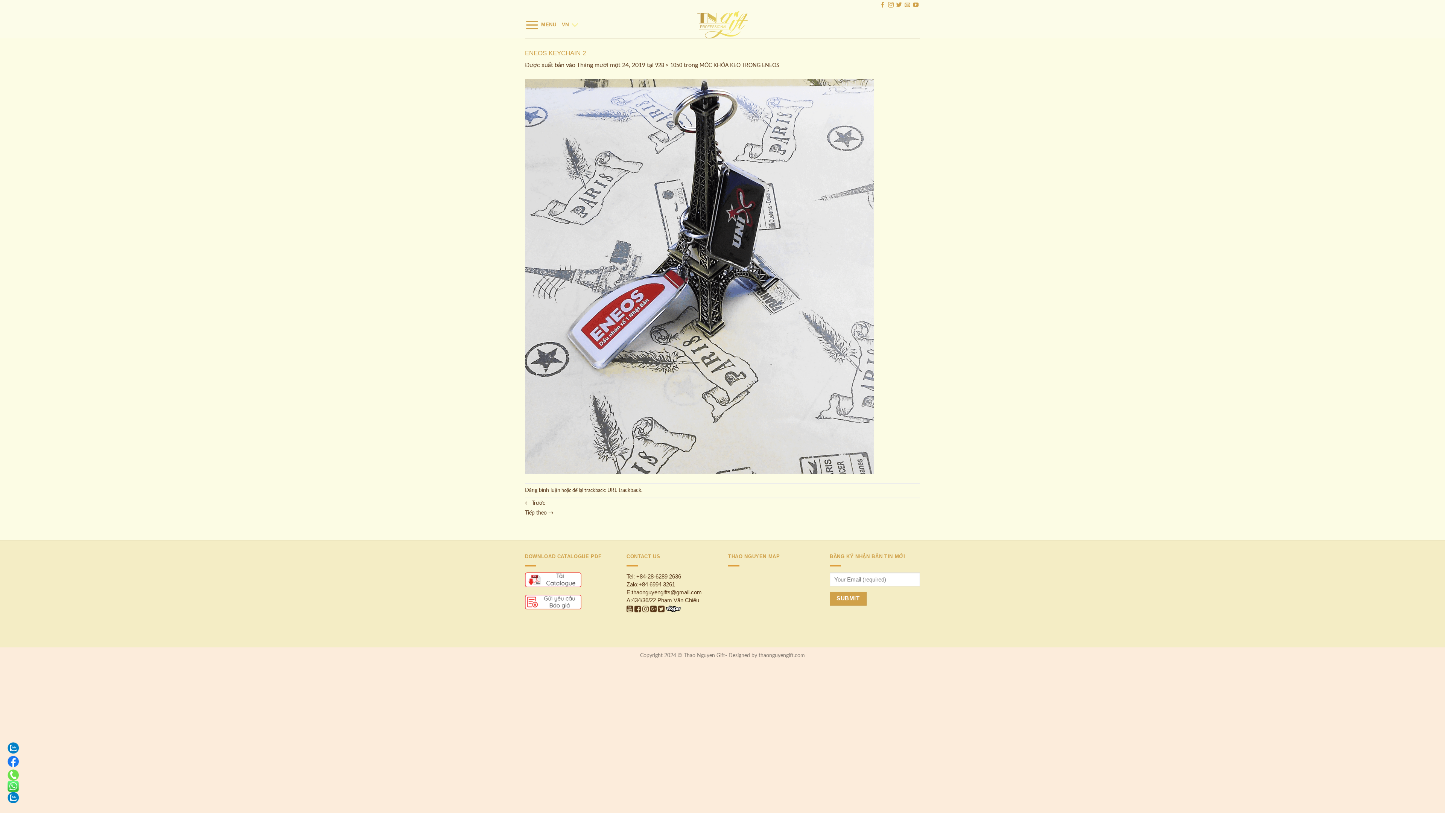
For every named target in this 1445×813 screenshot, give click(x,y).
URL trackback (624, 490)
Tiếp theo (539, 513)
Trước (535, 503)
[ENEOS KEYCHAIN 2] (699, 276)
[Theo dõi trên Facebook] (882, 5)
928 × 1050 (668, 65)
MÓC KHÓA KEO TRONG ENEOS (739, 65)
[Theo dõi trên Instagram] (891, 5)
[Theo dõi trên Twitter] (899, 5)
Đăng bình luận (542, 490)
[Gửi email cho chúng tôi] (907, 5)
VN (565, 25)
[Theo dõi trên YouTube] (916, 5)
